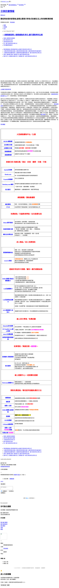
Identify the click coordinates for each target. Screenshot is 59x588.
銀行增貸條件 (4, 524)
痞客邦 (15, 474)
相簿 (4, 25)
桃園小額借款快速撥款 (9, 38)
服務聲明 (43, 567)
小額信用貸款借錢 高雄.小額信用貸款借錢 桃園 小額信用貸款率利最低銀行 (22, 51)
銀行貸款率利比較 (8, 40)
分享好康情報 (7, 11)
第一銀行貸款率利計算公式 (10, 43)
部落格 (5, 27)
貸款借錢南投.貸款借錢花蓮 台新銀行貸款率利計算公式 (17, 49)
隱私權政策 (37, 567)
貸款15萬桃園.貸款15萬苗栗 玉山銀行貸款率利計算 (16, 54)
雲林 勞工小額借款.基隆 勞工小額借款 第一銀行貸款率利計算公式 (20, 56)
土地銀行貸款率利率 (6, 89)
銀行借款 (43, 114)
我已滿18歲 (3, 585)
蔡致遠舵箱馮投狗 (5, 466)
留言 (19, 474)
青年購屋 (3, 124)
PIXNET (18, 567)
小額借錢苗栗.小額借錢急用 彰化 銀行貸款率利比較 (23, 35)
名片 (4, 28)
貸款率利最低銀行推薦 (9, 438)
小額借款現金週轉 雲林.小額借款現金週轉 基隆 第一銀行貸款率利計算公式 (22, 52)
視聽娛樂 (11, 478)
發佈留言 (3, 492)
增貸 (2, 527)
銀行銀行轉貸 (4, 522)
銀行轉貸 (3, 525)
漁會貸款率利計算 (8, 41)
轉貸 (2, 529)
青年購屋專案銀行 (8, 45)
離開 (8, 585)
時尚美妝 (12, 22)
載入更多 (3, 484)
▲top (2, 481)
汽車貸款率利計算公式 (9, 439)
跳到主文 (3, 15)
